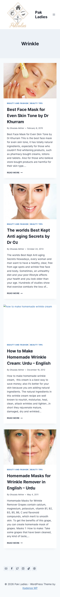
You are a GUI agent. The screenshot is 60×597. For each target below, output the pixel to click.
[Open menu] (54, 14)
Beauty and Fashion (17, 103)
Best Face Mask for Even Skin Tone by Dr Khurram (27, 115)
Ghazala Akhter (17, 128)
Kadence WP (30, 588)
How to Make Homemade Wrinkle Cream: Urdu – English (29, 357)
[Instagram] (23, 568)
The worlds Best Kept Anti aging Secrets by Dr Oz (28, 236)
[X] (17, 568)
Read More (15, 172)
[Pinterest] (34, 568)
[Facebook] (11, 568)
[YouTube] (5, 568)
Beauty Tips (36, 103)
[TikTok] (28, 568)
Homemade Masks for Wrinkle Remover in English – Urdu (29, 481)
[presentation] (30, 80)
